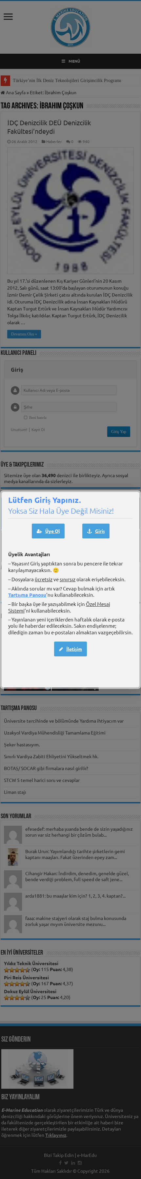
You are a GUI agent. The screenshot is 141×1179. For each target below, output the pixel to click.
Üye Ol (52, 531)
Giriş (100, 531)
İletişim (74, 649)
